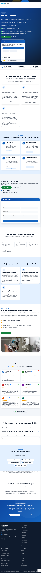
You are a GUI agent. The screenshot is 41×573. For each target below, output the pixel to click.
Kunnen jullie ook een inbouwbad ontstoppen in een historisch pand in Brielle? (17, 427)
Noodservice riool (24, 542)
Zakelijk (22, 558)
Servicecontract (24, 540)
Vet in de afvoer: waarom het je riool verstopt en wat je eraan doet (18, 493)
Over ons (22, 550)
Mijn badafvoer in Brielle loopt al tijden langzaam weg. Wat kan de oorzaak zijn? (18, 431)
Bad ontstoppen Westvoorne (14, 459)
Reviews (22, 555)
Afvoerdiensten (6, 6)
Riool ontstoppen (24, 527)
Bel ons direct (7, 333)
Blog (22, 563)
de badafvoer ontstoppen (15, 471)
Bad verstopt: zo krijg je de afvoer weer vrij (13, 489)
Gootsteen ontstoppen (5, 553)
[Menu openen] (39, 4)
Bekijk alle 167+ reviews (21, 411)
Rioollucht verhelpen (4, 565)
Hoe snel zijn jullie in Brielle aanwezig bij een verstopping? (13, 435)
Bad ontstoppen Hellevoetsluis (27, 459)
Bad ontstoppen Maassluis (27, 462)
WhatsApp (17, 187)
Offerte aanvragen (17, 36)
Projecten (22, 553)
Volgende (20, 220)
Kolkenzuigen (23, 545)
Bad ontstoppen (12, 6)
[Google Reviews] (4, 539)
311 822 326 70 (25, 1)
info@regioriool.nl (5, 534)
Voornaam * (4, 205)
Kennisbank (23, 560)
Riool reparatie (23, 532)
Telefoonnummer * (6, 209)
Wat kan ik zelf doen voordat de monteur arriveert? (12, 438)
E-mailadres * (23, 209)
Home (2, 6)
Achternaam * (23, 205)
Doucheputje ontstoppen (5, 555)
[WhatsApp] (2, 539)
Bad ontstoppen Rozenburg (14, 462)
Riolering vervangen (24, 530)
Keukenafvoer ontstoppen (5, 560)
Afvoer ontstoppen (4, 550)
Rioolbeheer (23, 537)
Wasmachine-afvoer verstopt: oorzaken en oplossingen (16, 491)
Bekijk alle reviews (29, 366)
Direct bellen (6, 36)
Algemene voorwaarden (31, 571)
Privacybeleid (25, 571)
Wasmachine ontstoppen (5, 563)
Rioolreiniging (23, 535)
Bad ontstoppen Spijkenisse (21, 465)
